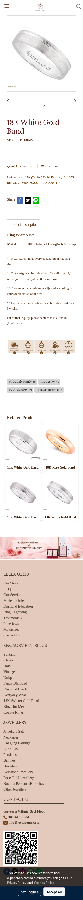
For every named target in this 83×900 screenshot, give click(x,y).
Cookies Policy (44, 882)
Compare (51, 165)
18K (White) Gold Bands (43, 176)
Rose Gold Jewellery (18, 778)
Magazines (11, 629)
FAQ (7, 589)
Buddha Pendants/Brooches (23, 783)
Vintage (9, 672)
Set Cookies (29, 892)
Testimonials (12, 618)
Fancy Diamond (15, 683)
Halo (7, 666)
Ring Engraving (15, 612)
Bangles (9, 760)
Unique (8, 678)
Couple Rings (13, 712)
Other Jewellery (15, 789)
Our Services (12, 595)
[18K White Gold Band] (41, 54)
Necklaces (10, 737)
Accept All (54, 892)
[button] (77, 6)
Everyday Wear (14, 695)
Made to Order (14, 600)
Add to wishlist (21, 165)
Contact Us (11, 635)
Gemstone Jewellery (18, 772)
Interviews (11, 624)
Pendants (10, 755)
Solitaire (9, 654)
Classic (8, 660)
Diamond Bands (15, 689)
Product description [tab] (23, 225)
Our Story (10, 583)
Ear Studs (10, 749)
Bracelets (10, 766)
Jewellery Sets (13, 731)
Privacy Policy (16, 882)
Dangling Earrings (16, 743)
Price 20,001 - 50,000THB (41, 182)
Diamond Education (18, 606)
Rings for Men (14, 706)
